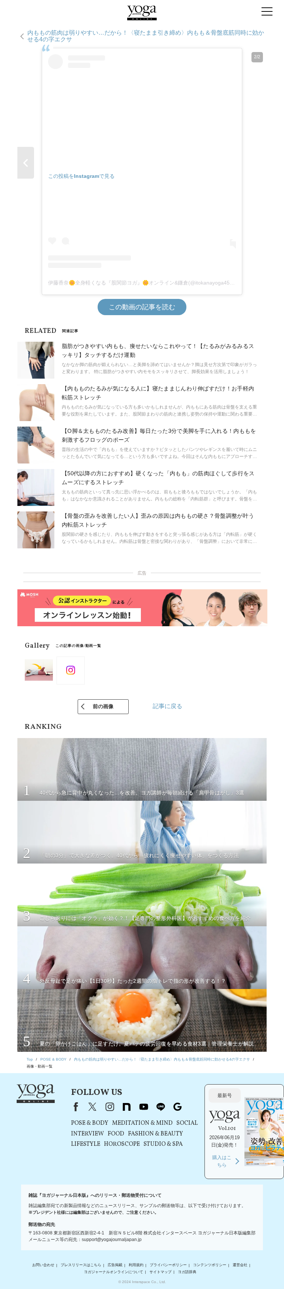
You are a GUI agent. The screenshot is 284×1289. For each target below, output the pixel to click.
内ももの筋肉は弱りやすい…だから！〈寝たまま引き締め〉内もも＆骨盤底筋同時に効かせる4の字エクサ (145, 36)
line (160, 1106)
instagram (109, 1106)
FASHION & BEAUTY (155, 1134)
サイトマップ (160, 1272)
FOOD (116, 1134)
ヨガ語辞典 (187, 1272)
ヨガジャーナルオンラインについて (113, 1272)
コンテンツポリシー (209, 1265)
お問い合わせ (43, 1265)
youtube (143, 1106)
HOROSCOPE (122, 1144)
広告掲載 (115, 1265)
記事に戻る (167, 706)
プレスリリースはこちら (81, 1265)
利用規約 (136, 1265)
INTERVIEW (87, 1134)
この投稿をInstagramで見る (81, 176)
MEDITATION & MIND (142, 1123)
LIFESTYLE (85, 1144)
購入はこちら (221, 1161)
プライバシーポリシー (168, 1265)
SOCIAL (187, 1123)
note (126, 1106)
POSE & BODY (89, 1123)
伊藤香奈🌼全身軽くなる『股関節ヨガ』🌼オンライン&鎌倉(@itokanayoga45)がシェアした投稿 (160, 283)
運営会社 (240, 1265)
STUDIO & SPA (163, 1144)
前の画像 (103, 706)
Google (177, 1106)
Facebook (74, 1106)
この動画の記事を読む (142, 307)
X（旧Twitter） (92, 1106)
